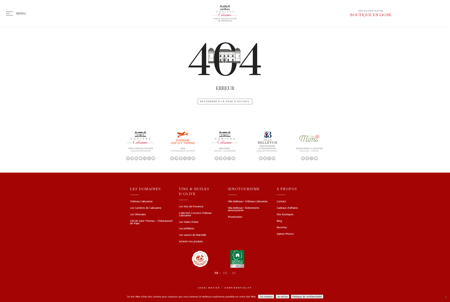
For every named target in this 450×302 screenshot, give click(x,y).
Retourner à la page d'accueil (225, 101)
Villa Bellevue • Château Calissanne (248, 201)
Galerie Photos (285, 234)
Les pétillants (186, 228)
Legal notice (209, 288)
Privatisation (235, 217)
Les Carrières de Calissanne (145, 208)
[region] (225, 146)
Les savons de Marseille (192, 235)
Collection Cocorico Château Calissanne (195, 214)
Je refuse (282, 296)
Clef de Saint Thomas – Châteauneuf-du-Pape (151, 222)
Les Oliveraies (138, 214)
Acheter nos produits (191, 241)
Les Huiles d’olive (188, 222)
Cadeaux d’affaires (287, 208)
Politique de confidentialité (307, 296)
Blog (279, 221)
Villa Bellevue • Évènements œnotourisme (243, 209)
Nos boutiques (285, 214)
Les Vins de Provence (191, 206)
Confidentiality (238, 288)
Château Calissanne (141, 201)
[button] (140, 145)
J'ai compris (266, 296)
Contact (281, 201)
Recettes (282, 227)
